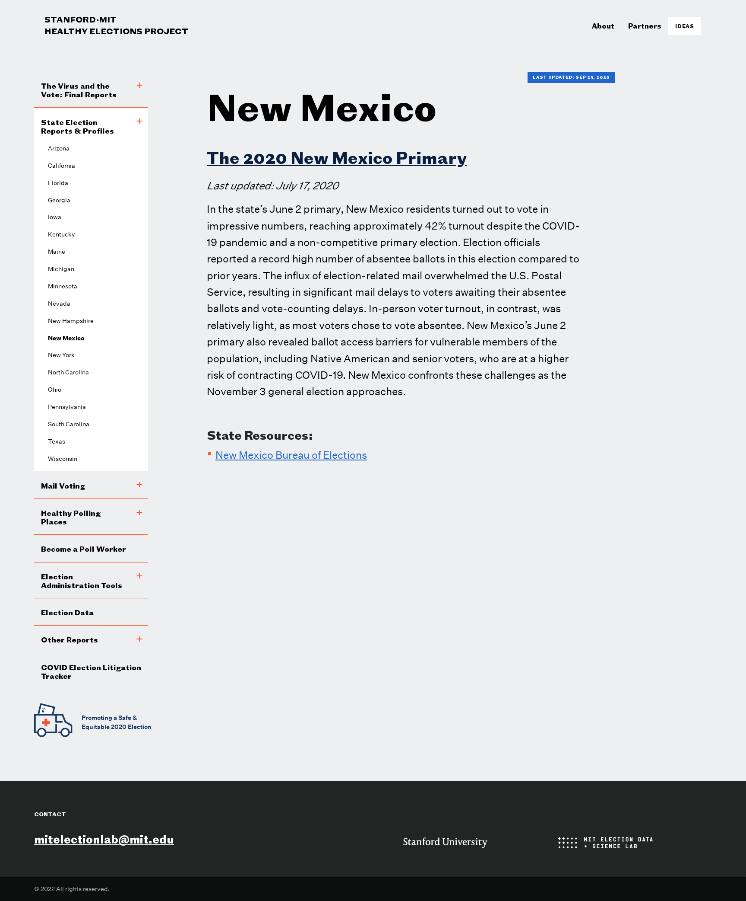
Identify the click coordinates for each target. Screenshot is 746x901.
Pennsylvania (67, 407)
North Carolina (68, 372)
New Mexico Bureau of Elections (291, 455)
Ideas (684, 26)
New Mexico (66, 338)
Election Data (67, 612)
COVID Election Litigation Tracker (91, 671)
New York (61, 355)
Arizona (59, 148)
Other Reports (69, 640)
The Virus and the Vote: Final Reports (79, 90)
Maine (56, 252)
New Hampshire (71, 321)
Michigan (61, 269)
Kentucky (61, 234)
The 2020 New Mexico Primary (337, 157)
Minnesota (62, 286)
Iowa (54, 217)
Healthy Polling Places (71, 517)
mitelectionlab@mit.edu (104, 839)
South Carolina (68, 424)
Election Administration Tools (81, 580)
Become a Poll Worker (83, 549)
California (61, 165)
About (603, 26)
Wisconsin (62, 459)
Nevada (59, 303)
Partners (644, 26)
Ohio (54, 389)
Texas (56, 441)
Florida (58, 183)
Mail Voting (63, 486)
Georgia (59, 200)
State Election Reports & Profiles (77, 126)
